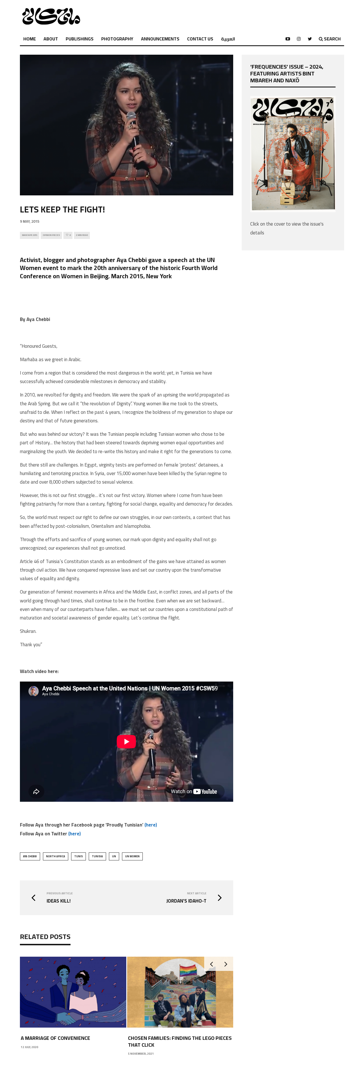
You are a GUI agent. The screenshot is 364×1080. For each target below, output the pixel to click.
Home (29, 38)
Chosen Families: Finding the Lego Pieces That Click (180, 1041)
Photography (117, 38)
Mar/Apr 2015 (29, 235)
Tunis (78, 856)
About (51, 38)
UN (114, 856)
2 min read (82, 235)
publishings (80, 38)
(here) (150, 824)
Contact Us (200, 38)
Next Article (196, 893)
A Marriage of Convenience (55, 1038)
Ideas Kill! (59, 901)
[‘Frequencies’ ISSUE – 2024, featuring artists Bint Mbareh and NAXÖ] (293, 210)
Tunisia (97, 856)
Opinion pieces (51, 235)
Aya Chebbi (30, 856)
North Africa (55, 856)
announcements (160, 38)
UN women (132, 856)
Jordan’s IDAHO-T (186, 901)
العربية (228, 38)
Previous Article (60, 893)
